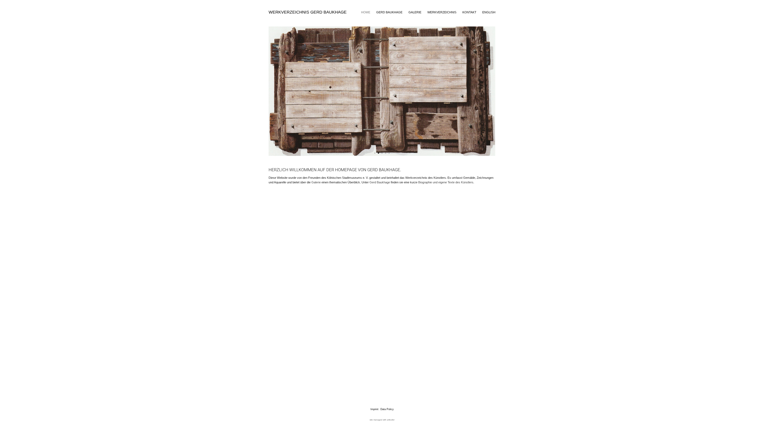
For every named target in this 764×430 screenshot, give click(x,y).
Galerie (414, 12)
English (488, 12)
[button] (273, 91)
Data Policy (387, 409)
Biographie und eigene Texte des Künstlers (445, 182)
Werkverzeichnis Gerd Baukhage (308, 12)
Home (365, 12)
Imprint (374, 409)
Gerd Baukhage (389, 12)
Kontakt (469, 12)
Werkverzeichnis (441, 12)
